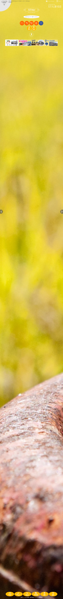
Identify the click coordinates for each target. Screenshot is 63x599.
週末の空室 (31, 23)
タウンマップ (22, 23)
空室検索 (36, 23)
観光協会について (34, 597)
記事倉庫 (40, 597)
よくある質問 (26, 597)
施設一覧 (27, 23)
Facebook (41, 23)
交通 (22, 597)
